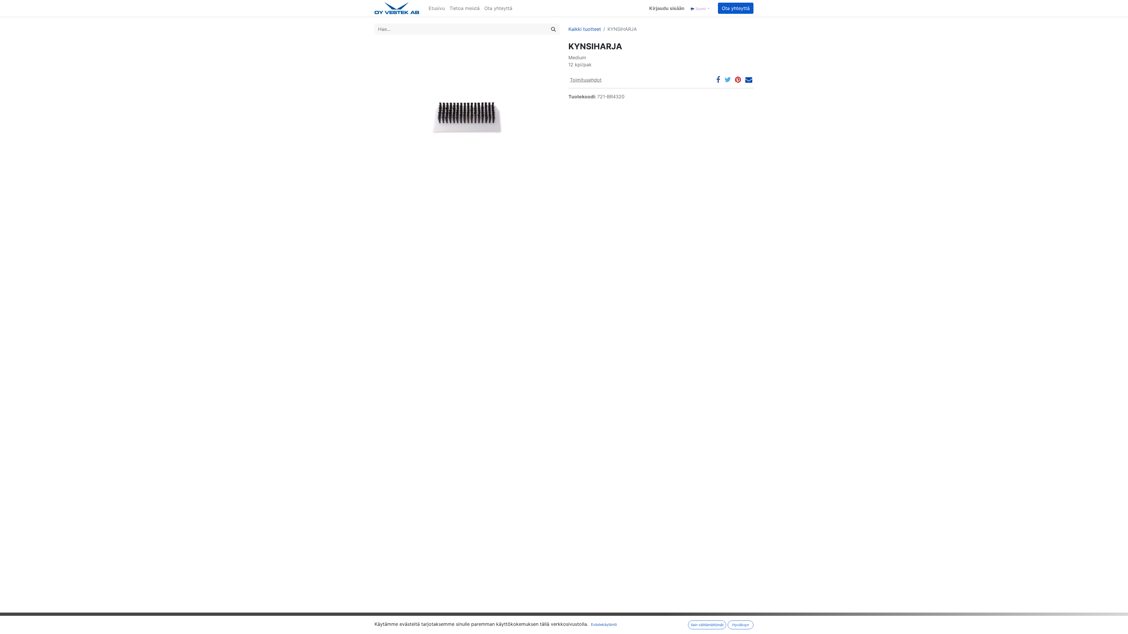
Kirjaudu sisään (666, 8)
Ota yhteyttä (736, 8)
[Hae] (553, 29)
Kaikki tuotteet (584, 29)
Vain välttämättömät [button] (707, 625)
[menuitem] (436, 8)
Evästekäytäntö (604, 624)
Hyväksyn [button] (740, 625)
